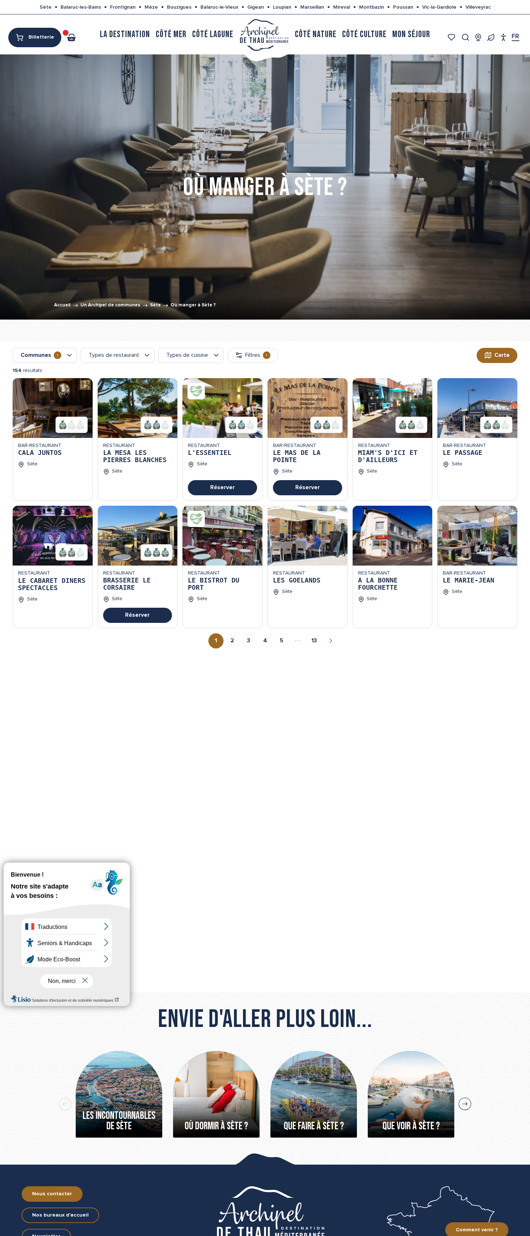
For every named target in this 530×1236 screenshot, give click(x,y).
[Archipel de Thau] (264, 34)
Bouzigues (179, 7)
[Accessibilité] (503, 37)
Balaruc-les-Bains (81, 7)
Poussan (403, 7)
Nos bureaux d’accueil (60, 1215)
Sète (46, 7)
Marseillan (312, 7)
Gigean (255, 7)
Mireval (341, 7)
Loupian (282, 7)
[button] (465, 37)
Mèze (151, 7)
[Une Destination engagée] (490, 37)
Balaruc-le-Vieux (219, 7)
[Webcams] (478, 37)
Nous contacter (52, 1193)
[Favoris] (452, 37)
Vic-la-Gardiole (439, 7)
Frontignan (123, 7)
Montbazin (371, 7)
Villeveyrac (478, 7)
